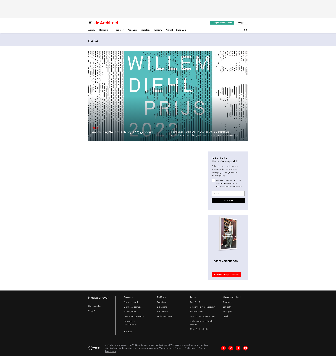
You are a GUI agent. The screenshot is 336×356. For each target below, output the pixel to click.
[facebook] (223, 348)
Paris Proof (195, 302)
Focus (193, 297)
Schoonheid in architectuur (202, 307)
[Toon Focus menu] (122, 30)
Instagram (227, 311)
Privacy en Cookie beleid (186, 348)
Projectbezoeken (164, 316)
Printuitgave (162, 302)
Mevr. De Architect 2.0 (200, 329)
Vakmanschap (196, 311)
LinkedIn (227, 307)
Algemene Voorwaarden (160, 348)
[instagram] (230, 348)
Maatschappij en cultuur (135, 316)
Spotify (226, 316)
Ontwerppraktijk (131, 302)
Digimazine (162, 307)
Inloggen (242, 23)
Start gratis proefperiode (222, 23)
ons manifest (157, 345)
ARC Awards (162, 311)
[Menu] (90, 22)
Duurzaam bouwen (132, 307)
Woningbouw (130, 311)
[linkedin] (238, 348)
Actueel (128, 331)
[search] (246, 30)
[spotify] (245, 348)
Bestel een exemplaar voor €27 (226, 275)
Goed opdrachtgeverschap (202, 316)
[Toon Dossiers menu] (110, 30)
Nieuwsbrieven (98, 297)
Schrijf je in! (228, 200)
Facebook (227, 302)
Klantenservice (94, 306)
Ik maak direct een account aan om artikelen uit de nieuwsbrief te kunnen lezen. (229, 183)
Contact (91, 311)
